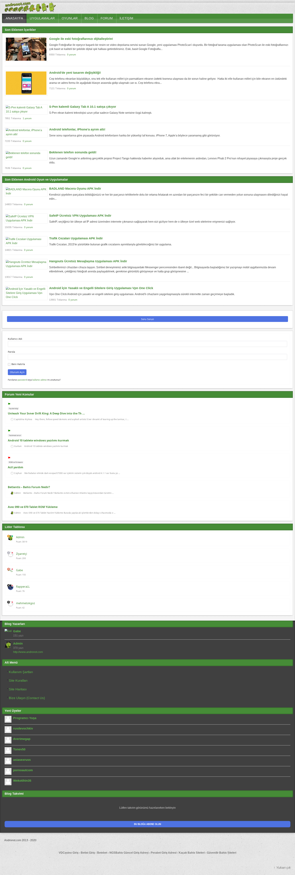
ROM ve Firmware (16, 462)
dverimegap (21, 739)
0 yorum (71, 54)
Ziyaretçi (21, 554)
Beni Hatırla (18, 364)
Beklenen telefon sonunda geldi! (72, 152)
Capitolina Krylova (23, 419)
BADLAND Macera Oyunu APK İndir (75, 188)
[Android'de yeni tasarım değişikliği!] (26, 83)
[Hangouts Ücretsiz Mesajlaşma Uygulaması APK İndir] (26, 264)
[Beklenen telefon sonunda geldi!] (26, 155)
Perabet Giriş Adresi (164, 852)
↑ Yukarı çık (282, 867)
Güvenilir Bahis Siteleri (221, 852)
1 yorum (27, 118)
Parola (11, 351)
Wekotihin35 (22, 780)
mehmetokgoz (25, 603)
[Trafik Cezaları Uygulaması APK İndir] (26, 241)
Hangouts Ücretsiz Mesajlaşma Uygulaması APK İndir (88, 261)
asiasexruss (22, 759)
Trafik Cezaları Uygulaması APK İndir (76, 238)
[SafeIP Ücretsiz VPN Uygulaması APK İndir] (26, 218)
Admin (17, 493)
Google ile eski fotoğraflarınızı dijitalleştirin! (81, 39)
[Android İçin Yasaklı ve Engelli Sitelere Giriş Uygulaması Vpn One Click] (26, 293)
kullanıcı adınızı (39, 379)
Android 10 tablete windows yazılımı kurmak (38, 440)
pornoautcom (23, 770)
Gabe (19, 570)
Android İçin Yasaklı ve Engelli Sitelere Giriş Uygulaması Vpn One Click (101, 288)
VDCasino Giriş (69, 852)
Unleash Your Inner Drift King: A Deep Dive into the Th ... (46, 413)
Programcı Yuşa (24, 718)
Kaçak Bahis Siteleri (192, 852)
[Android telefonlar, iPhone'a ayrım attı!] (26, 132)
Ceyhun (18, 473)
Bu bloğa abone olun (147, 824)
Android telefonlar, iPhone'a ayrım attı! (77, 129)
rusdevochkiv (23, 728)
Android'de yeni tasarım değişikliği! (75, 72)
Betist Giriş (88, 852)
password (22, 379)
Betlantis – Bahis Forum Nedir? (29, 487)
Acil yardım (15, 467)
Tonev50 (19, 749)
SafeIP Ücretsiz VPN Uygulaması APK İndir (80, 215)
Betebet (102, 852)
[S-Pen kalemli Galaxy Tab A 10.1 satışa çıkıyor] (26, 109)
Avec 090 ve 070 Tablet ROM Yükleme (33, 507)
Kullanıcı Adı (15, 338)
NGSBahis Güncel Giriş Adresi (129, 852)
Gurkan (18, 446)
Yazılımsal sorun (15, 435)
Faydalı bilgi (13, 408)
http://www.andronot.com (28, 652)
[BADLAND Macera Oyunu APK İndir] (26, 191)
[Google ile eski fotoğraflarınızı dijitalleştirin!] (26, 49)
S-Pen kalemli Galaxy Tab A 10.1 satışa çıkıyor (82, 106)
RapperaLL (23, 586)
